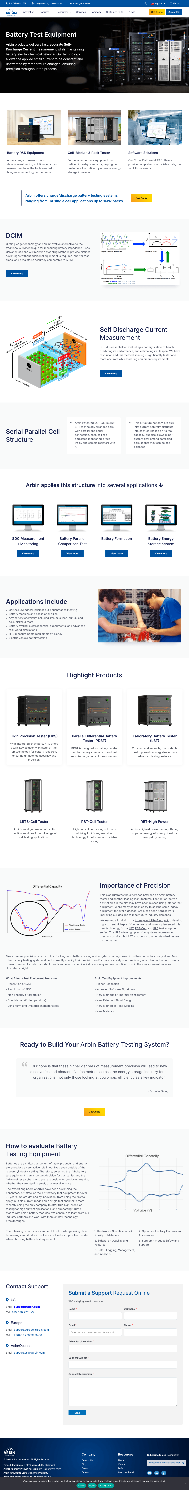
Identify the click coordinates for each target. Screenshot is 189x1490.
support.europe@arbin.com (31, 1329)
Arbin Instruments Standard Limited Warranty (26, 1473)
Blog (84, 1464)
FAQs (120, 1468)
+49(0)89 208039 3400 (27, 1335)
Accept (81, 1485)
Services (81, 12)
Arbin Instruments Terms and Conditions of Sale (27, 1476)
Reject (92, 1485)
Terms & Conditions (13, 1465)
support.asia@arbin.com (29, 1352)
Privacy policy (106, 1485)
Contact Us (87, 1460)
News (121, 1460)
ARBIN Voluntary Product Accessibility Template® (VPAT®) (32, 1469)
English (158, 3)
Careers (85, 1472)
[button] (145, 3)
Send (77, 1412)
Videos (121, 1464)
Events (85, 1468)
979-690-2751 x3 (23, 1312)
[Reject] (185, 1483)
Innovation (28, 12)
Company (96, 12)
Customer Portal (115, 12)
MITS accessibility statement (40, 1465)
